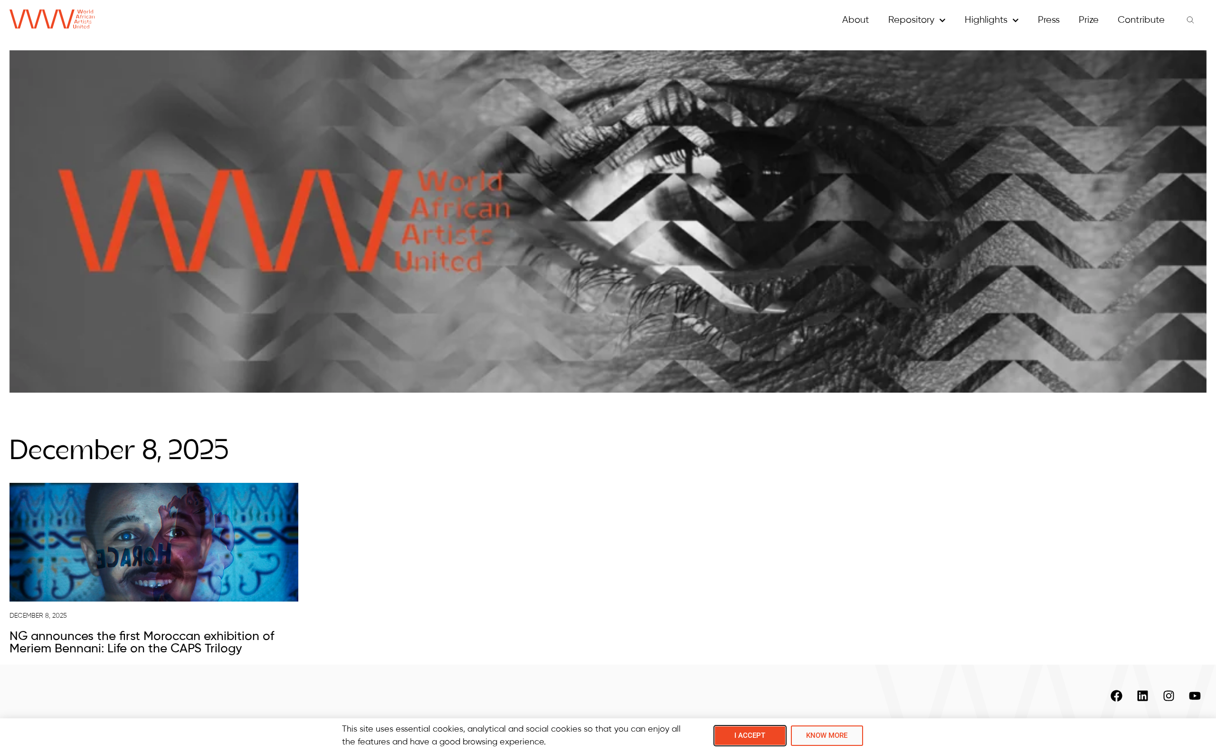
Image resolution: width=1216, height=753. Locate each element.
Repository (911, 20)
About (855, 20)
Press (1049, 20)
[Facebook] (1116, 695)
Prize (1089, 20)
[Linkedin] (1142, 695)
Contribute (1141, 20)
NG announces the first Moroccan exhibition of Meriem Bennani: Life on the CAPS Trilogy (142, 643)
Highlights (986, 20)
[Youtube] (1194, 695)
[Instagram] (1168, 695)
